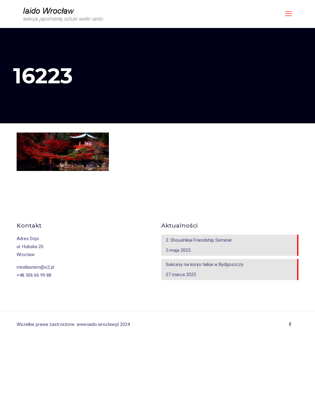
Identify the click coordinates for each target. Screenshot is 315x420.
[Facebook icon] (290, 324)
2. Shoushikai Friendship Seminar (199, 240)
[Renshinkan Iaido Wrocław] (64, 14)
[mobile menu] (288, 14)
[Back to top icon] (289, 410)
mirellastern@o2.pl (35, 267)
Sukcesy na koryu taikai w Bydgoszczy (204, 264)
